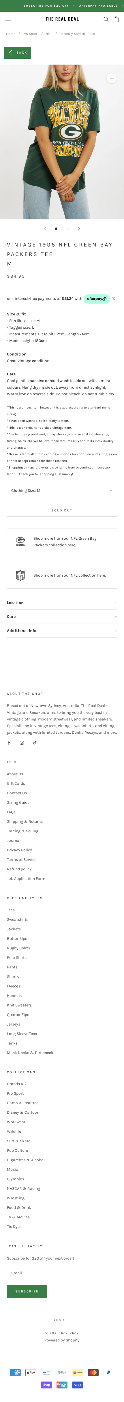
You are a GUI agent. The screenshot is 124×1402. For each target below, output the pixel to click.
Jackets (14, 929)
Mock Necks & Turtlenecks (31, 1052)
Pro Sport (30, 34)
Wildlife (14, 1131)
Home (10, 34)
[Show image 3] (68, 228)
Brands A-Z (17, 1083)
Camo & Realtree (22, 1102)
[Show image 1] (56, 228)
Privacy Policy (19, 850)
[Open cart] (116, 19)
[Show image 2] (62, 228)
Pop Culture (17, 1150)
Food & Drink (19, 1207)
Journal (13, 840)
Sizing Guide (18, 802)
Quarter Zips (18, 1014)
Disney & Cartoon (23, 1112)
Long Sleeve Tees (22, 1033)
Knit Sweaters (19, 1005)
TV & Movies (18, 1217)
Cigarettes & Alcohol (26, 1160)
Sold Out (61, 510)
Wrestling (16, 1198)
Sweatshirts (17, 919)
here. (71, 545)
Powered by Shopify (62, 1340)
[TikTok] (35, 742)
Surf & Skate (18, 1140)
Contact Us (17, 793)
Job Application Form (26, 878)
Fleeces (13, 986)
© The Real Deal (62, 1333)
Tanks (12, 1043)
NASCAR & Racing (23, 1188)
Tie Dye (13, 1226)
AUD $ (59, 1320)
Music (12, 1169)
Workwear (16, 1121)
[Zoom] (112, 78)
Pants (12, 967)
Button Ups (17, 938)
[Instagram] (22, 742)
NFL (48, 34)
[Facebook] (9, 742)
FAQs (11, 812)
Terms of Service (21, 859)
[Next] (79, 228)
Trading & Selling (22, 831)
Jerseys (13, 1024)
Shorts (13, 976)
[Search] (106, 18)
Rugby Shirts (18, 948)
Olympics (15, 1179)
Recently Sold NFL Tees (77, 34)
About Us (15, 773)
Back (21, 52)
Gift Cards (16, 783)
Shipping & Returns (25, 821)
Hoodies (14, 995)
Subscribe (27, 1291)
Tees (11, 910)
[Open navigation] (8, 19)
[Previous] (45, 228)
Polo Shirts (17, 957)
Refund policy (19, 869)
